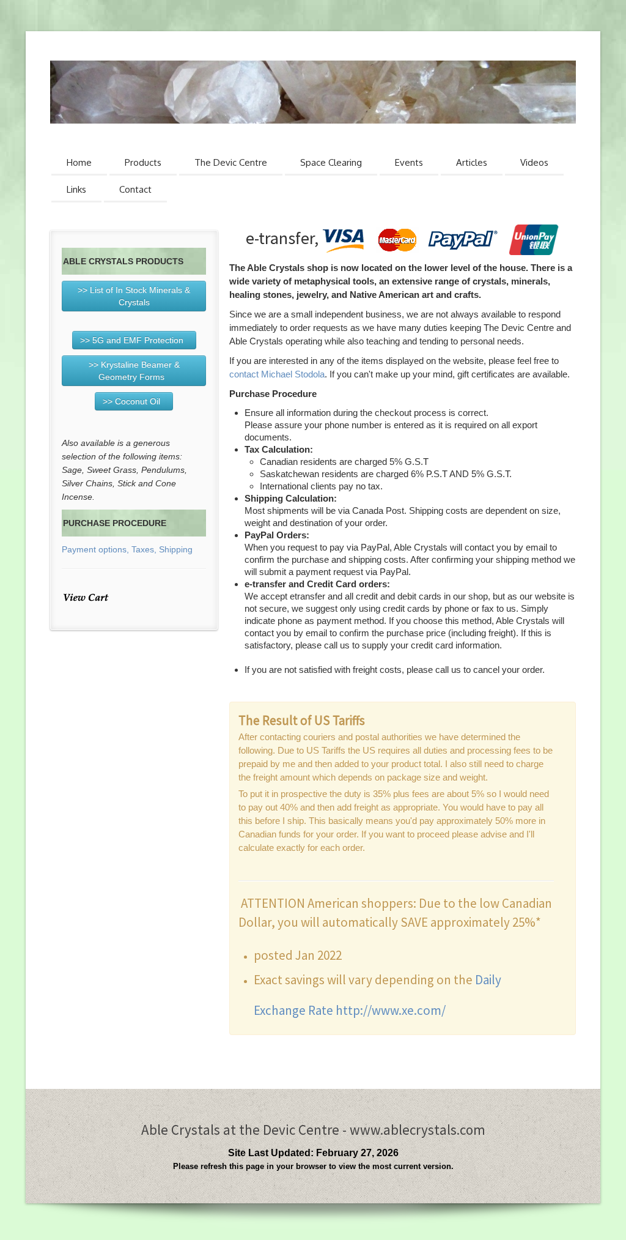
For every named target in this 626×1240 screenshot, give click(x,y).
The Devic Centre (230, 162)
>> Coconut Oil (134, 401)
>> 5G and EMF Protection (134, 340)
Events (409, 162)
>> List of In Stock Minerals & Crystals (134, 296)
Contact (135, 189)
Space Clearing (331, 162)
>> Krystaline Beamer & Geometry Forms (134, 371)
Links (76, 189)
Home (79, 162)
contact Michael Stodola (277, 374)
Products (143, 162)
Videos (534, 162)
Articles (471, 162)
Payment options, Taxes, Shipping (127, 549)
